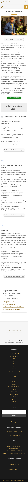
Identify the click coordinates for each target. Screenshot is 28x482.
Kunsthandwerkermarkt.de (11, 2)
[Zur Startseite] (14, 332)
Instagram (5, 7)
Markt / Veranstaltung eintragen (13, 453)
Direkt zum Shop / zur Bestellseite (13, 307)
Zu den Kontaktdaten (14, 97)
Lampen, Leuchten (14, 374)
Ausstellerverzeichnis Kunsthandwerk (14, 447)
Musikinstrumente (14, 386)
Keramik (14, 369)
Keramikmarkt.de (14, 462)
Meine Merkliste (14, 444)
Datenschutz (21, 480)
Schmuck (14, 391)
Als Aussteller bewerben (14, 450)
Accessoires (14, 356)
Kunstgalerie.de (14, 464)
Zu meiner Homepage (9, 304)
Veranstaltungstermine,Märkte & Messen (14, 432)
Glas (14, 363)
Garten (14, 361)
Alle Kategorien (14, 353)
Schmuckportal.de (14, 467)
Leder (14, 376)
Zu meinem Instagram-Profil (11, 309)
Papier (14, 389)
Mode (14, 384)
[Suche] (25, 2)
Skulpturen (14, 394)
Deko (14, 358)
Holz (14, 366)
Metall (14, 381)
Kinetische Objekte (14, 371)
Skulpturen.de (14, 469)
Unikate (14, 399)
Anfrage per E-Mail (8, 302)
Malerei (14, 379)
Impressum (6, 480)
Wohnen (14, 401)
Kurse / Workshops (14, 435)
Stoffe (14, 396)
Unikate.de (14, 472)
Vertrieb (13, 480)
